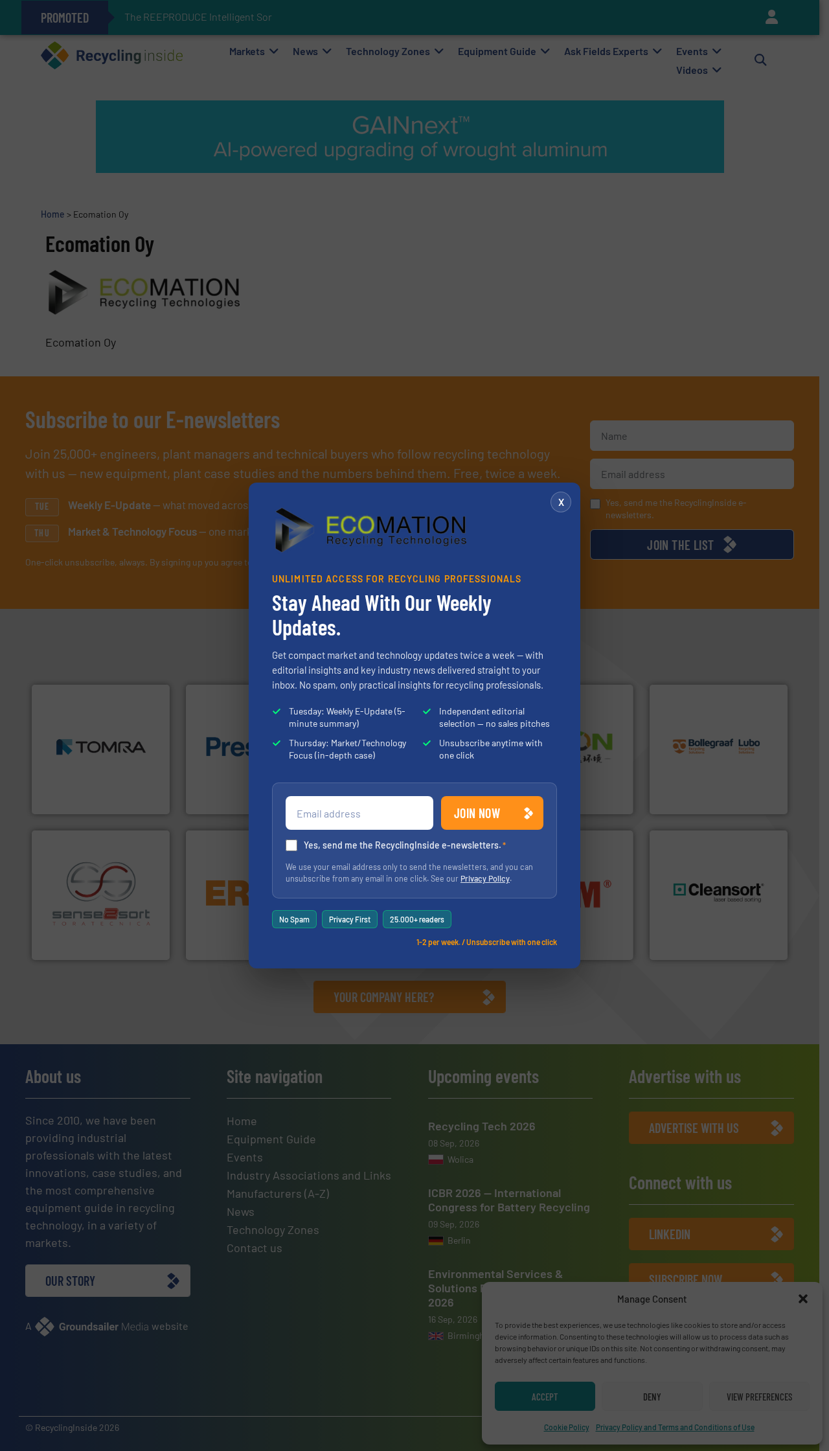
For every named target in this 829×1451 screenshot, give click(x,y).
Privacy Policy (485, 878)
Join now (477, 813)
